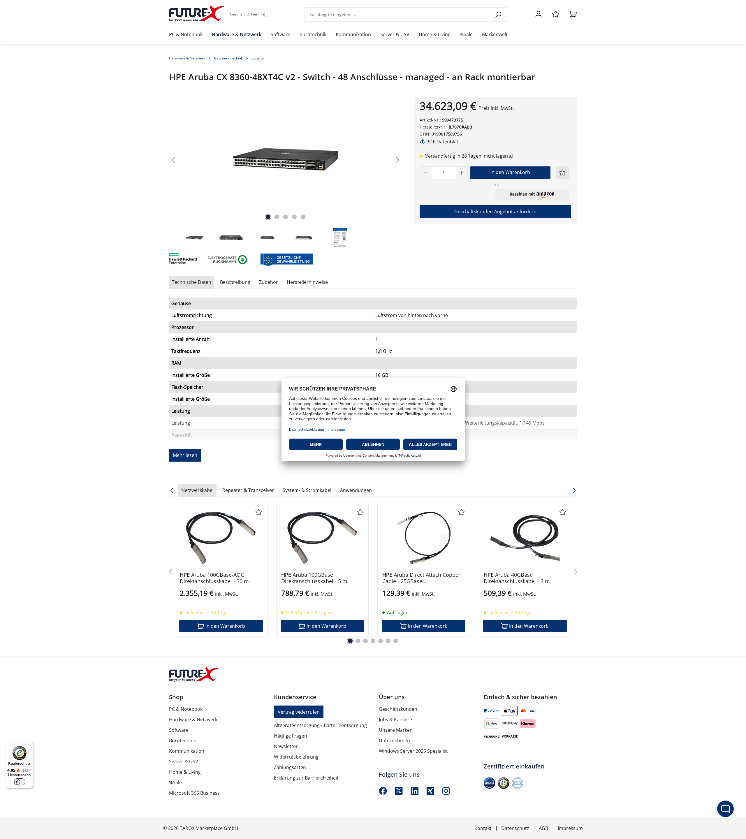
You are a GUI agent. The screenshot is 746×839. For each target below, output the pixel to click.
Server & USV (183, 761)
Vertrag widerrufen (299, 712)
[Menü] (29, 746)
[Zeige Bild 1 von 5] (268, 216)
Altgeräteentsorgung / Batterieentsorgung (320, 725)
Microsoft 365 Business (194, 793)
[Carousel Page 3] (365, 641)
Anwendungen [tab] (356, 490)
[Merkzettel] (556, 14)
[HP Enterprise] (182, 259)
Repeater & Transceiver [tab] (248, 490)
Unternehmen (394, 740)
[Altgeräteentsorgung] (227, 259)
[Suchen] (498, 14)
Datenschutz (515, 828)
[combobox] (398, 14)
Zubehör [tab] (268, 282)
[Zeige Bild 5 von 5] (303, 216)
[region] (285, 173)
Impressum (570, 828)
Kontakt (483, 828)
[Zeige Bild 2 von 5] (277, 216)
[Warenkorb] (571, 14)
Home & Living (185, 772)
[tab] (235, 282)
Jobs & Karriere (395, 719)
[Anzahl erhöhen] (462, 172)
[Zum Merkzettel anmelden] (562, 172)
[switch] (19, 781)
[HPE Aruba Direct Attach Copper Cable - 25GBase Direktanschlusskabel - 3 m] (423, 538)
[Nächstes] (397, 159)
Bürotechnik (182, 740)
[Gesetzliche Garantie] (286, 259)
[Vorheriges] (173, 159)
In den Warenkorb (510, 172)
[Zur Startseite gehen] (196, 13)
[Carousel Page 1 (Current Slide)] (350, 641)
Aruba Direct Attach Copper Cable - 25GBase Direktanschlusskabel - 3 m (421, 577)
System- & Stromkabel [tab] (307, 490)
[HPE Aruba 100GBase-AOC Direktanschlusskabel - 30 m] (221, 538)
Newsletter (286, 746)
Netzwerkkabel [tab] (197, 490)
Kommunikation (186, 751)
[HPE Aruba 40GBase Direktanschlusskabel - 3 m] (525, 538)
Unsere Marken (396, 730)
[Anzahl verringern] (426, 172)
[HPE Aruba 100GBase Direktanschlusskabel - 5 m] (322, 538)
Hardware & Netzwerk (193, 719)
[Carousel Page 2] (358, 641)
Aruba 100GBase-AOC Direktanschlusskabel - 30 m (214, 577)
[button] (532, 194)
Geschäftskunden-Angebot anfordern (495, 211)
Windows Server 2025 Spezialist (413, 751)
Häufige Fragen (290, 736)
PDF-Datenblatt (442, 141)
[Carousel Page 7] (395, 641)
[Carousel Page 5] (380, 641)
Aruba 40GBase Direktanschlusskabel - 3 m (517, 577)
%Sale (175, 782)
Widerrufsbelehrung (296, 757)
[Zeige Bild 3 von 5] (285, 216)
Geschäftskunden (398, 709)
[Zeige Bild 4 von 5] (294, 216)
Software (179, 730)
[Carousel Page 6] (388, 641)
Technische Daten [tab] (191, 282)
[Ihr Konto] (539, 14)
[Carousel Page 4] (373, 641)
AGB (543, 828)
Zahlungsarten (290, 767)
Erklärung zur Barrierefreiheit (306, 778)
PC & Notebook (186, 709)
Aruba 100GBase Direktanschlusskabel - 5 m (314, 577)
